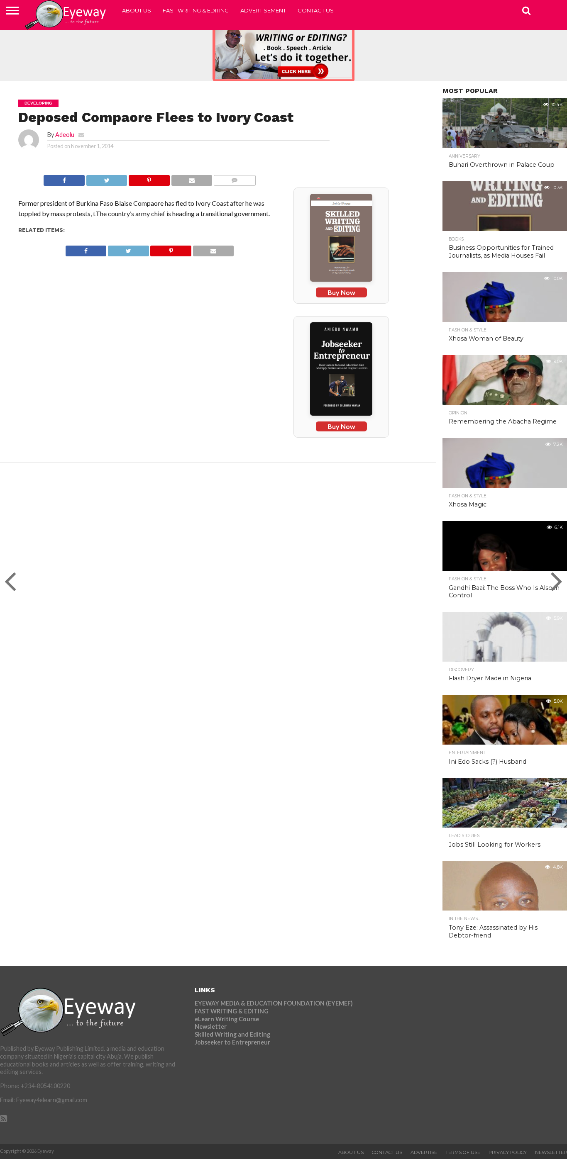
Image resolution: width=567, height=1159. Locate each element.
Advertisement (263, 10)
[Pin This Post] (148, 178)
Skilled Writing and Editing (232, 1034)
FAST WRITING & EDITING (196, 10)
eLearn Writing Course (227, 1019)
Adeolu (64, 134)
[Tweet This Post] (106, 178)
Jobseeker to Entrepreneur (232, 1042)
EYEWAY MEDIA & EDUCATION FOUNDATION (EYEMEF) (274, 1003)
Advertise (424, 1152)
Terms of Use (462, 1152)
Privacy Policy (508, 1152)
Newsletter (211, 1026)
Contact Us (316, 10)
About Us (136, 10)
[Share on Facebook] (64, 178)
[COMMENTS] (234, 178)
